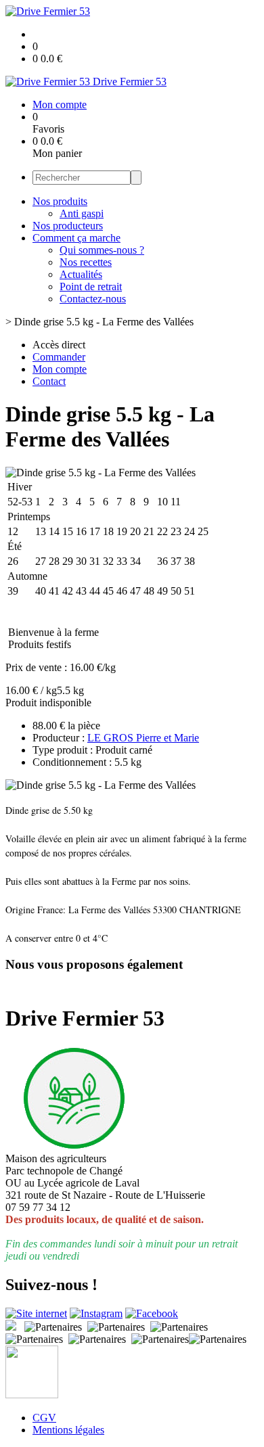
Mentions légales (68, 1429)
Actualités (81, 274)
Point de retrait (91, 286)
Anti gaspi (82, 213)
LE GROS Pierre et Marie (143, 737)
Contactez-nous (93, 298)
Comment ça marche (76, 238)
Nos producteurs (67, 225)
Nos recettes (86, 262)
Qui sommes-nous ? (102, 250)
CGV (44, 1417)
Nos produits (59, 201)
